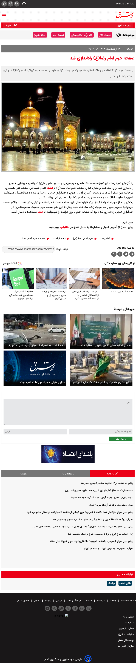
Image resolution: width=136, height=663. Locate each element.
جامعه (129, 49)
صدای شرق (23, 601)
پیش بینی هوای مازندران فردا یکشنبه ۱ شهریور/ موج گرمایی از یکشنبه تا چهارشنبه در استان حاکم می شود (80, 512)
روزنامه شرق (124, 25)
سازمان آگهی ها (126, 646)
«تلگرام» (64, 227)
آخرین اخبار (112, 474)
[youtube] (47, 608)
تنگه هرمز (40, 35)
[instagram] (82, 608)
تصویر (37, 601)
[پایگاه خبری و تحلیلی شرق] (125, 15)
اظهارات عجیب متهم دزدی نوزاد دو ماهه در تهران (108, 548)
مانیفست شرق (126, 634)
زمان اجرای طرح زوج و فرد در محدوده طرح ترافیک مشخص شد (100, 534)
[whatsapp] (114, 254)
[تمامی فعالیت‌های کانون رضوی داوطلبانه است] (101, 331)
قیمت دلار (105, 35)
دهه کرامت (60, 238)
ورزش (59, 601)
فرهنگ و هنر (74, 601)
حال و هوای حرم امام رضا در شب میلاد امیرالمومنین (42, 382)
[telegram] (132, 254)
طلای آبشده (125, 583)
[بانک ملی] (68, 462)
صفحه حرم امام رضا (34, 238)
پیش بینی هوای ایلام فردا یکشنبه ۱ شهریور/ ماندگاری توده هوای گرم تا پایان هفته (91, 541)
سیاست (101, 601)
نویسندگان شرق (126, 640)
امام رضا (105, 238)
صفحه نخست (128, 601)
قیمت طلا (58, 35)
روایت (48, 601)
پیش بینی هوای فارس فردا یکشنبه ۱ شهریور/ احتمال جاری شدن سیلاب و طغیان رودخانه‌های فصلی (83, 527)
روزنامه (23, 474)
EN (16, 4)
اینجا (50, 188)
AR (10, 4)
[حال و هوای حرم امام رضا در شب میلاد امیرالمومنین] (35, 368)
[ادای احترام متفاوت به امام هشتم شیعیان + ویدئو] (101, 368)
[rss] (89, 608)
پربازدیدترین (68, 474)
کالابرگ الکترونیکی (81, 35)
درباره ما (130, 623)
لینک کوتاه (61, 249)
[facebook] (120, 254)
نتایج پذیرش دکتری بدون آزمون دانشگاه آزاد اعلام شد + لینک (101, 498)
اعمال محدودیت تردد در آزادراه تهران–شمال (111, 505)
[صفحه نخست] (23, 4)
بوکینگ (111, 583)
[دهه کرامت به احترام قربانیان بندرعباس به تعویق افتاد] (35, 331)
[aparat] (61, 608)
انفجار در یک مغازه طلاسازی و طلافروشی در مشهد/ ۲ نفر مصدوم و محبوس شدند (91, 519)
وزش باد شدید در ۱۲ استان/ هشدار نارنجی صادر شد (107, 483)
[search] (4, 4)
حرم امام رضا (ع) (83, 238)
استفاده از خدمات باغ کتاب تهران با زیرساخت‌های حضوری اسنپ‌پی (99, 490)
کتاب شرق (11, 25)
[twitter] (126, 254)
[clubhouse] (54, 608)
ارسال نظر (120, 438)
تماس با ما (128, 617)
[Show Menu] (3, 13)
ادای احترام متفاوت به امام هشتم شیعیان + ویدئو (102, 382)
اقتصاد (89, 601)
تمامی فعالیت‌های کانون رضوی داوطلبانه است (104, 345)
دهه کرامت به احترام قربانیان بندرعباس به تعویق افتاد (36, 345)
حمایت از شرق (126, 628)
